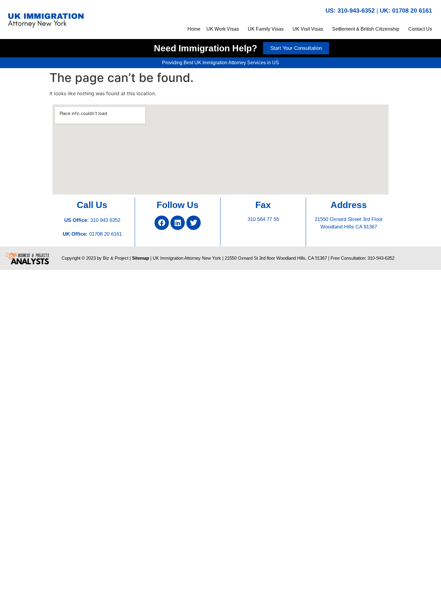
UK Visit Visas (307, 29)
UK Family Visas (266, 29)
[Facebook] (161, 223)
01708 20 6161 (105, 234)
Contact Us (420, 29)
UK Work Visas (222, 29)
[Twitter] (193, 223)
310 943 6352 (105, 220)
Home (194, 29)
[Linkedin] (177, 223)
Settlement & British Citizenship (365, 29)
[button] (224, 29)
